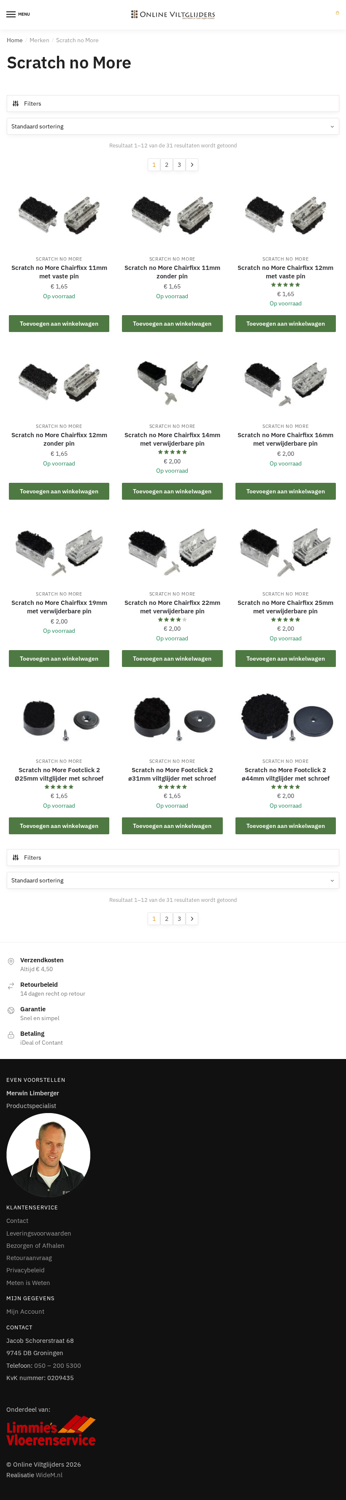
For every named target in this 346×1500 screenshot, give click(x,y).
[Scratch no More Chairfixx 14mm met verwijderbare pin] (172, 383)
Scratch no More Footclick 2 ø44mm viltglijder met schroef (286, 774)
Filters (32, 103)
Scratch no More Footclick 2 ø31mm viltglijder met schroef (172, 774)
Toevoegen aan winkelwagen (59, 323)
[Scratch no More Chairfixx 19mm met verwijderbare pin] (59, 550)
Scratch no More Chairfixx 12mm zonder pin (59, 439)
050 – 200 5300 (57, 1365)
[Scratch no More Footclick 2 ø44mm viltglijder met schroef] (285, 718)
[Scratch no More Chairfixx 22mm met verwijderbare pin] (172, 550)
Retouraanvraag (29, 1258)
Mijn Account (25, 1311)
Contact (17, 1221)
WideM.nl (49, 1475)
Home (15, 40)
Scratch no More (59, 259)
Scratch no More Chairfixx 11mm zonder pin (172, 272)
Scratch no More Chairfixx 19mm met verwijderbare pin (59, 607)
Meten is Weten (28, 1283)
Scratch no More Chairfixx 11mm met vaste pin (59, 272)
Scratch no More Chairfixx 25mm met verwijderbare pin (285, 607)
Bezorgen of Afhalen (35, 1245)
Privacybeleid (25, 1270)
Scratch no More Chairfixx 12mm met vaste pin (285, 272)
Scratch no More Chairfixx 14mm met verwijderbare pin (172, 439)
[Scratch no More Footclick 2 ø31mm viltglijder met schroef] (172, 718)
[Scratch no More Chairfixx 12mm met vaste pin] (285, 216)
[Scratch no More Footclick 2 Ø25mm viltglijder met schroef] (59, 718)
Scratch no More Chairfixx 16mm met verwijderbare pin (285, 439)
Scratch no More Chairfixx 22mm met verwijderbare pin (172, 607)
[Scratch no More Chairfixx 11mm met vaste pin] (59, 216)
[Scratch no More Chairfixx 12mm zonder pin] (59, 383)
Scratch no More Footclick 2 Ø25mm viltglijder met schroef (59, 774)
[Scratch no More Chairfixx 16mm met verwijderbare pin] (285, 383)
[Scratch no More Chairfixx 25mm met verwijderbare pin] (285, 550)
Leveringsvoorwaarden (38, 1233)
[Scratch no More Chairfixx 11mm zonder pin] (172, 216)
